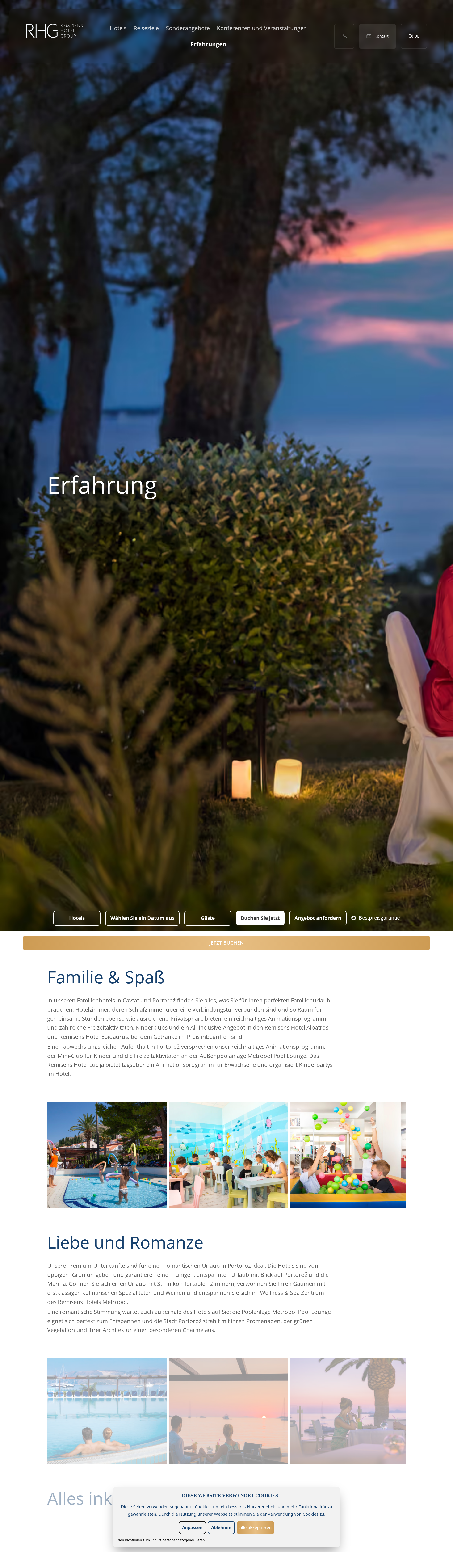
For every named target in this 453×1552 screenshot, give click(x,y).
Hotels (118, 28)
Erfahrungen (208, 44)
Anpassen (192, 1527)
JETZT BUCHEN (226, 942)
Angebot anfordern (317, 918)
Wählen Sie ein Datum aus (142, 918)
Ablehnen (221, 1527)
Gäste (208, 918)
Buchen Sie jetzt (260, 918)
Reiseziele (146, 28)
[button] (107, 1155)
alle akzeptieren (255, 1527)
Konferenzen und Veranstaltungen (262, 28)
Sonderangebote (188, 28)
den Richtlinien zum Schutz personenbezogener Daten (161, 1540)
